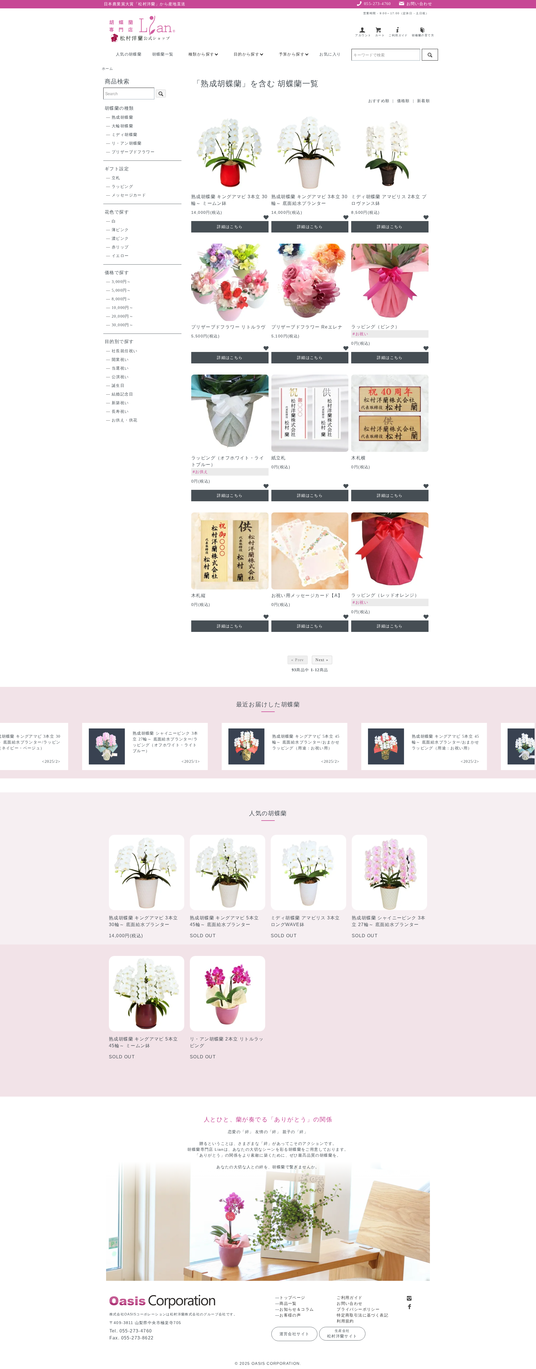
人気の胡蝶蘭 (129, 54)
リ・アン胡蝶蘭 (127, 143)
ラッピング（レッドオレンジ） (385, 595)
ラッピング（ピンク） (375, 326)
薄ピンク (120, 230)
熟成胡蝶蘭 (122, 117)
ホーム (107, 69)
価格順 (403, 101)
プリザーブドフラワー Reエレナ (307, 327)
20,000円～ (122, 316)
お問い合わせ (349, 1303)
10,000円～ (122, 308)
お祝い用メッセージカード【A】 (307, 595)
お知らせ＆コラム (296, 1309)
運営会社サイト (294, 1334)
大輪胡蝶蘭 (122, 126)
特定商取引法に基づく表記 (362, 1315)
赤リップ (120, 247)
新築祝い (120, 403)
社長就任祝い (124, 351)
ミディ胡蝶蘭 (124, 135)
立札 (116, 178)
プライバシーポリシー (358, 1309)
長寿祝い (120, 411)
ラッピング (122, 186)
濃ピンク (120, 238)
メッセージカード (129, 195)
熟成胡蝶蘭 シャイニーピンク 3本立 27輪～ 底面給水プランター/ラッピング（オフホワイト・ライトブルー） (125, 742)
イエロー (120, 256)
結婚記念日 (122, 394)
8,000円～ (121, 299)
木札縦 (198, 595)
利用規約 (345, 1321)
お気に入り (330, 54)
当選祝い (120, 368)
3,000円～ (121, 282)
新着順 (423, 101)
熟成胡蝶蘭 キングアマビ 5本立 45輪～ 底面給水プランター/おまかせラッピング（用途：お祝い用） (266, 742)
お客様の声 (290, 1315)
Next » (321, 660)
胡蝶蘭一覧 (163, 54)
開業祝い (120, 360)
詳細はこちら (230, 226)
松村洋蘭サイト (342, 1333)
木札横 (358, 457)
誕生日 (118, 385)
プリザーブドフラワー (133, 152)
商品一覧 (288, 1303)
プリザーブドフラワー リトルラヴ (228, 327)
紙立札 (278, 457)
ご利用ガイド (349, 1297)
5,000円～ (121, 290)
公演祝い (120, 377)
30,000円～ (122, 325)
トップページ (292, 1297)
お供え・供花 (124, 420)
